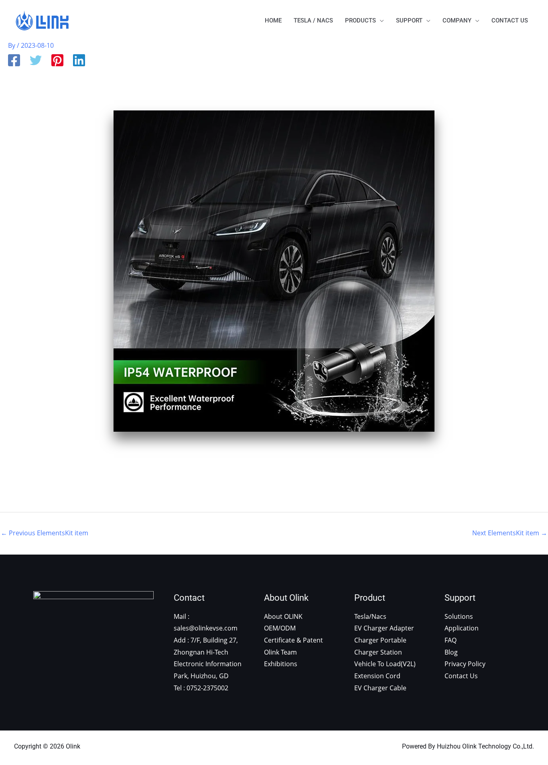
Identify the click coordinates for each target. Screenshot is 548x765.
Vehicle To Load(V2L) (385, 663)
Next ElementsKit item (509, 532)
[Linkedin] (79, 61)
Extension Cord (377, 675)
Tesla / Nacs (313, 20)
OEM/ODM (280, 628)
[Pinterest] (57, 61)
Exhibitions (280, 663)
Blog (451, 652)
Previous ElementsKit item (44, 532)
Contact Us (509, 20)
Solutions (458, 616)
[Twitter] (36, 61)
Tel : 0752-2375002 (201, 687)
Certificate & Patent (293, 640)
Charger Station (378, 652)
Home (273, 20)
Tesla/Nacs (370, 616)
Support (409, 20)
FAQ (450, 640)
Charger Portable (380, 640)
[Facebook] (14, 61)
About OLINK (283, 616)
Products (360, 20)
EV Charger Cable (380, 687)
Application (461, 628)
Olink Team (280, 652)
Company (456, 20)
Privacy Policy (464, 663)
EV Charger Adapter (384, 628)
